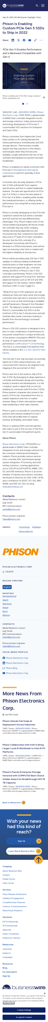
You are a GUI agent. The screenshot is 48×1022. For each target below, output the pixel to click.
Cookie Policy (8, 1003)
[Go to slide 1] (23, 104)
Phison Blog (11, 668)
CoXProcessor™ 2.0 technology (29, 343)
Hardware (36, 527)
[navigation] (42, 5)
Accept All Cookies (24, 1017)
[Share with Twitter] (18, 40)
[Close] (44, 993)
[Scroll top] (38, 859)
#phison (6, 615)
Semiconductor (26, 531)
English (7, 587)
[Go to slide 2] (27, 104)
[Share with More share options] (41, 40)
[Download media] (43, 97)
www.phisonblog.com (13, 486)
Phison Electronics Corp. (14, 444)
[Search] (37, 5)
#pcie (5, 611)
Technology (24, 527)
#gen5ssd (7, 603)
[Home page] (13, 5)
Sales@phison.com (11, 519)
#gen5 (5, 600)
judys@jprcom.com (11, 509)
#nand (5, 607)
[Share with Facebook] (24, 40)
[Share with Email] (30, 40)
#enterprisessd (9, 596)
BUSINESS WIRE (27, 112)
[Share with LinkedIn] (13, 40)
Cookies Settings (24, 1010)
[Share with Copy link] (35, 40)
